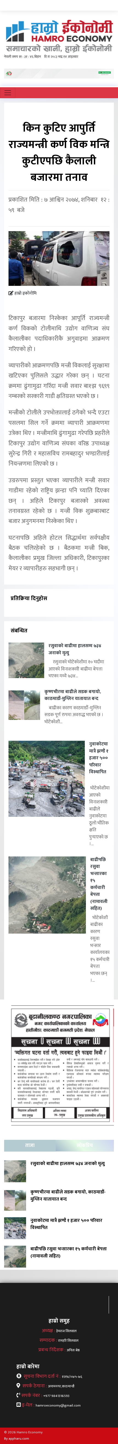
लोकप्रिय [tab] (85, 1145)
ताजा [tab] (30, 1145)
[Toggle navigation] (7, 92)
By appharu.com (16, 1439)
